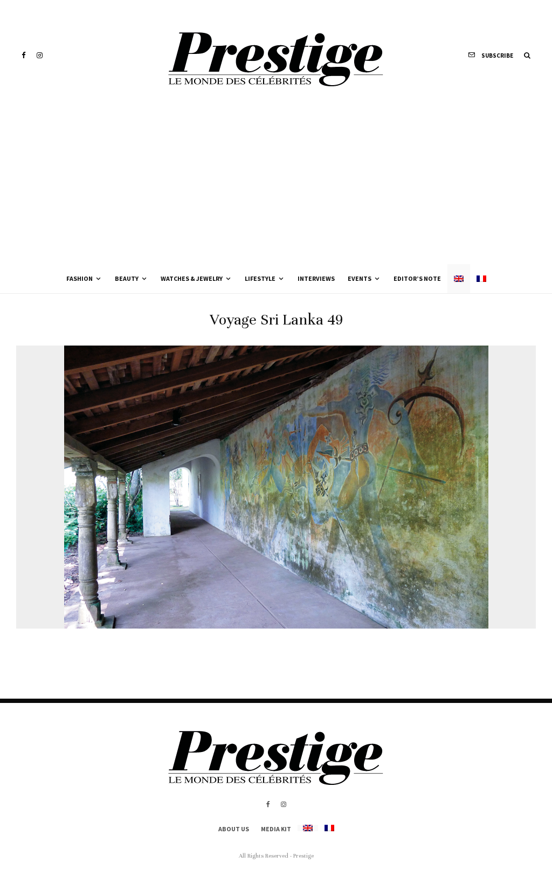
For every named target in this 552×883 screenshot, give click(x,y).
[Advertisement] (276, 183)
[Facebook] (23, 55)
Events (359, 278)
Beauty (127, 278)
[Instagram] (39, 55)
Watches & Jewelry (192, 278)
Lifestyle (260, 278)
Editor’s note (417, 278)
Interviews (316, 278)
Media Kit (276, 829)
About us (233, 829)
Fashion (79, 278)
